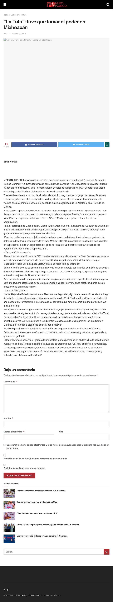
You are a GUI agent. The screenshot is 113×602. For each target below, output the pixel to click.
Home (6, 14)
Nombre (8, 418)
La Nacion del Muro (18, 14)
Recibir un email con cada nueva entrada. (24, 468)
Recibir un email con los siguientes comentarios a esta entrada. (36, 458)
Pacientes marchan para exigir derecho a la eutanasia (41, 490)
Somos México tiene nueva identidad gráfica (37, 502)
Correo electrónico (14, 431)
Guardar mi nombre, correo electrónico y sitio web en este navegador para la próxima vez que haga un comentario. (57, 446)
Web (61, 431)
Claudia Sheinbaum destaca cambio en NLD (37, 513)
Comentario (10, 381)
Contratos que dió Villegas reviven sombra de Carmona (42, 535)
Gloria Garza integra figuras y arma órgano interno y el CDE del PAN (48, 524)
